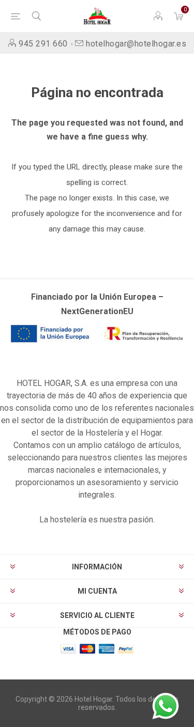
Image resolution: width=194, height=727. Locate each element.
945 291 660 (43, 44)
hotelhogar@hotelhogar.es (136, 44)
